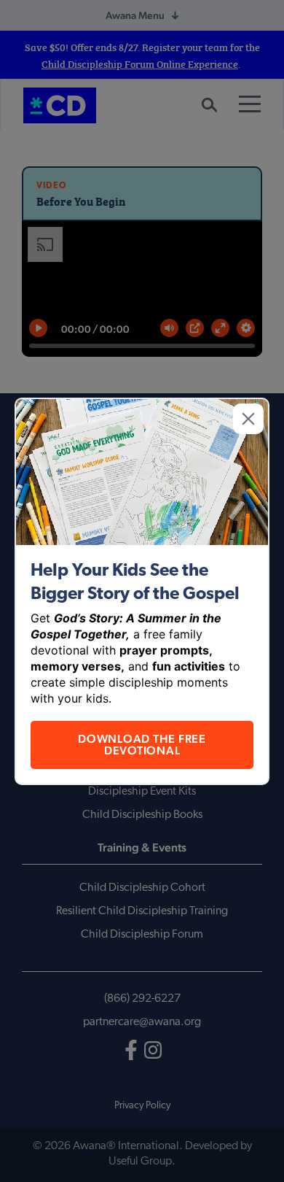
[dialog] (142, 591)
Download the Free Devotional (142, 744)
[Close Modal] (248, 418)
